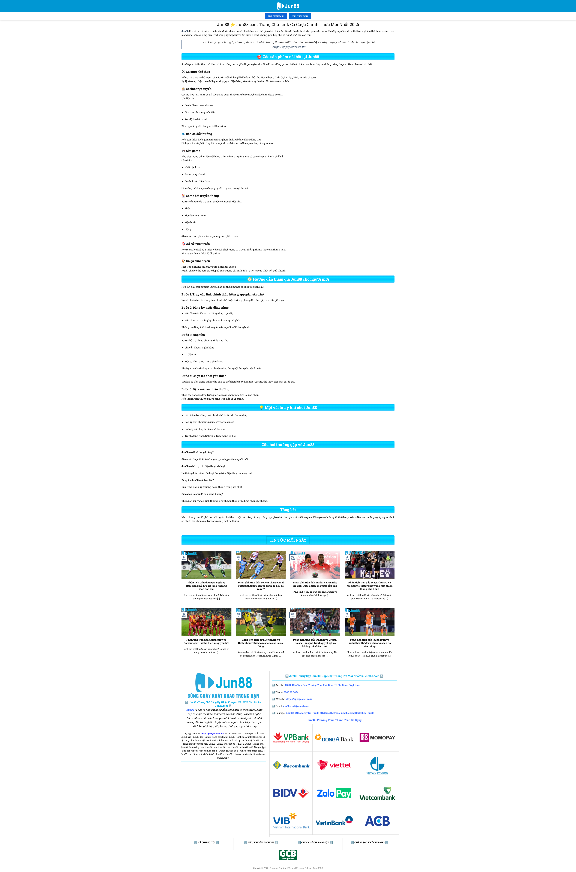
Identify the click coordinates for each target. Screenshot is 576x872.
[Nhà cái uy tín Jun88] (288, 6)
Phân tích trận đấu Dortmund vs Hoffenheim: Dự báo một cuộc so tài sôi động (261, 643)
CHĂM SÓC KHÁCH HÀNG (369, 842)
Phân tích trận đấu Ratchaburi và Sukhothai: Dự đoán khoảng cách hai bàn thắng (370, 643)
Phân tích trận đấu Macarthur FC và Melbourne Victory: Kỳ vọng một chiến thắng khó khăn (370, 585)
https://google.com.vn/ (212, 733)
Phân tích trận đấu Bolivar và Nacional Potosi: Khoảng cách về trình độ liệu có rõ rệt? (261, 585)
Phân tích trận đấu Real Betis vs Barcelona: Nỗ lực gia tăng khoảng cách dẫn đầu (206, 585)
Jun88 (190, 709)
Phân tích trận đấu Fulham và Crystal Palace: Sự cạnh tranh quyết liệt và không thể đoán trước (315, 643)
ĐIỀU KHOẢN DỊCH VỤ (261, 842)
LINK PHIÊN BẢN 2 (300, 16)
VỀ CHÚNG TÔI (206, 842)
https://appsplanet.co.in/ (289, 47)
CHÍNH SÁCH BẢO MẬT (315, 842)
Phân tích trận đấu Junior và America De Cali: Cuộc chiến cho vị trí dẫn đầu (315, 584)
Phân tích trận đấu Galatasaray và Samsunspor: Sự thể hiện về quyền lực (206, 641)
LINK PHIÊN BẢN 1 (276, 16)
